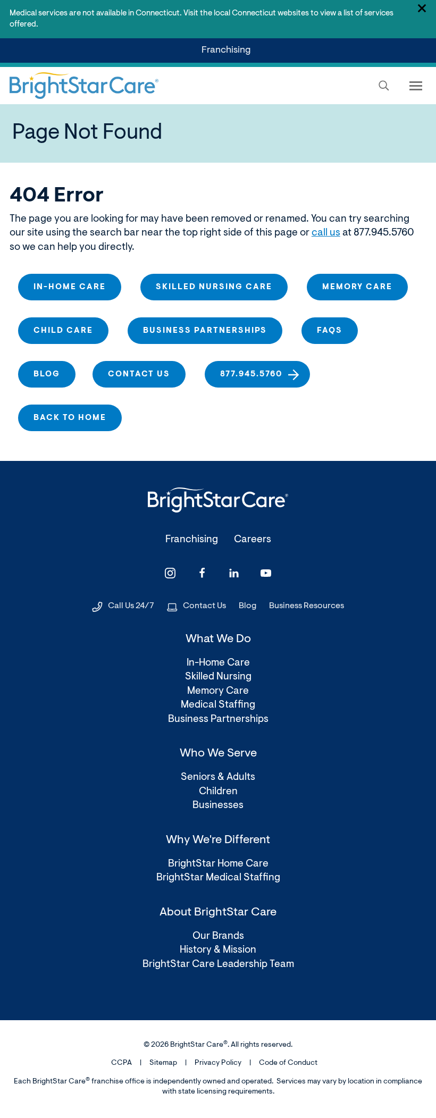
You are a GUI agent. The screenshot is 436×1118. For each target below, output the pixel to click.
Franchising (228, 54)
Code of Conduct (288, 1063)
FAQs (329, 331)
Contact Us (204, 606)
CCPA (121, 1063)
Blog (46, 375)
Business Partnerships (205, 331)
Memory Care (357, 287)
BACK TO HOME (69, 418)
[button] (384, 85)
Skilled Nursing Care (214, 287)
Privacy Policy (218, 1063)
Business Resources (306, 606)
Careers (252, 540)
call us (326, 233)
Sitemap (163, 1063)
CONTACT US (139, 375)
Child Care (63, 331)
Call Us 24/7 (131, 606)
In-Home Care (69, 287)
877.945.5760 (251, 375)
